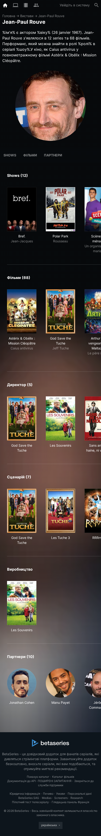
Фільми (30, 155)
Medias (46, 798)
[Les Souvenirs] (60, 418)
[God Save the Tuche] (60, 311)
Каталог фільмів (63, 776)
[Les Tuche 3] (60, 511)
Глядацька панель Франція (70, 802)
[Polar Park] (60, 209)
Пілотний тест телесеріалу (30, 802)
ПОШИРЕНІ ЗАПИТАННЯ (54, 781)
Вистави (26, 16)
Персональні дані (80, 793)
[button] (21, 689)
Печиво (48, 793)
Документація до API (21, 781)
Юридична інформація (25, 793)
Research (76, 798)
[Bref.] (21, 209)
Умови (60, 793)
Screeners (61, 798)
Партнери (53, 155)
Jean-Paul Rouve (51, 16)
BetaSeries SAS (28, 798)
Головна (8, 16)
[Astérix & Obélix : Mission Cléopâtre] (21, 311)
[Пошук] (96, 5)
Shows (10, 155)
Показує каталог (38, 776)
